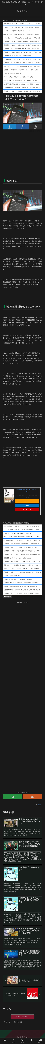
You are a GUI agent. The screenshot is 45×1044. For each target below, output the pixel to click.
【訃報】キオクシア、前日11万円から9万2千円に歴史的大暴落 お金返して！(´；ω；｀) (22, 52)
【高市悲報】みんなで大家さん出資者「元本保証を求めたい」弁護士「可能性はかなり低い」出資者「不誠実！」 (22, 48)
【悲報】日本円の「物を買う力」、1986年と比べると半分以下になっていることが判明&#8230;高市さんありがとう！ (22, 59)
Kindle (27, 505)
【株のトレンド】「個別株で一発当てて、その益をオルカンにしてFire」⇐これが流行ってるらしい (22, 62)
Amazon (27, 501)
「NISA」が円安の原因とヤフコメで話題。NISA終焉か (18, 77)
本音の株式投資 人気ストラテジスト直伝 (27, 490)
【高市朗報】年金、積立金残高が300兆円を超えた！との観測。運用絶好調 (22, 41)
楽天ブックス (27, 509)
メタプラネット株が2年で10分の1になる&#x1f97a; (17, 31)
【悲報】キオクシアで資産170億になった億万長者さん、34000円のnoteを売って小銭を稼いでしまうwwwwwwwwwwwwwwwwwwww (22, 91)
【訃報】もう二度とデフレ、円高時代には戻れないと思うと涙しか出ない (22, 70)
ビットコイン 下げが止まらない (12, 73)
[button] (40, 527)
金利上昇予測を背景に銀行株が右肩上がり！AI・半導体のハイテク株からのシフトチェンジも (22, 84)
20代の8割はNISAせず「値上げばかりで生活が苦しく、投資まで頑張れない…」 (22, 38)
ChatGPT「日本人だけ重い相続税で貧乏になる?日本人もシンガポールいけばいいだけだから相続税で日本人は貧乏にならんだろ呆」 (22, 34)
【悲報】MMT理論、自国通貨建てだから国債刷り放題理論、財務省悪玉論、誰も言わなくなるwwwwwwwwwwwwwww (22, 87)
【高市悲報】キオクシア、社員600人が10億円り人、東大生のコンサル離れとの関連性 (22, 45)
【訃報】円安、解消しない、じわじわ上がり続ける (17, 55)
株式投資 (8, 597)
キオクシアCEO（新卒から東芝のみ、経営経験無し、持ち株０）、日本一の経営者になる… (22, 80)
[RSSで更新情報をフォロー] (32, 796)
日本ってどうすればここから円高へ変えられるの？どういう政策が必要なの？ (22, 66)
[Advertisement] (22, 147)
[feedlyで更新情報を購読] (12, 796)
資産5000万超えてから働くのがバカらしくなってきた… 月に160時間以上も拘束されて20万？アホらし (22, 23)
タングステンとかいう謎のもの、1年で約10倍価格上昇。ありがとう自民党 (22, 27)
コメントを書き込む (22, 1017)
